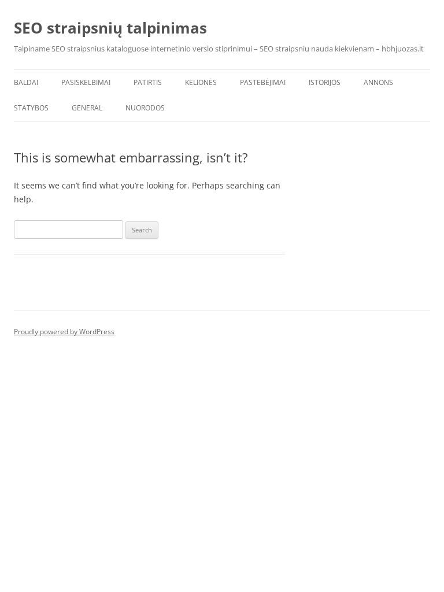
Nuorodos (145, 108)
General (87, 108)
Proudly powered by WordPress (64, 331)
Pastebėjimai (263, 82)
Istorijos (325, 82)
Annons (378, 82)
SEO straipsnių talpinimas (110, 27)
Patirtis (148, 82)
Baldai (26, 82)
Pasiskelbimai (85, 82)
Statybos (31, 108)
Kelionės (201, 82)
